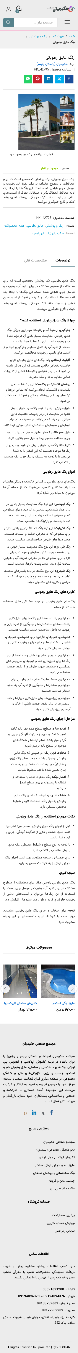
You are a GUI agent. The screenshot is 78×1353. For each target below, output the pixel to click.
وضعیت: (64, 168)
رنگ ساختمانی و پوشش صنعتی (54, 1173)
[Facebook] (51, 1113)
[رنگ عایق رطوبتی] (69, 79)
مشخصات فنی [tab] (35, 261)
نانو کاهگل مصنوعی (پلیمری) (55, 1149)
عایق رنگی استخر (64, 1003)
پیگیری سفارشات (63, 1215)
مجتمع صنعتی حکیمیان (59, 1142)
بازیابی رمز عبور (65, 1230)
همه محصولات (14, 225)
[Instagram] (26, 1114)
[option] (67, 101)
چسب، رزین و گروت (62, 1180)
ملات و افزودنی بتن (62, 1188)
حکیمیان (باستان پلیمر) (52, 64)
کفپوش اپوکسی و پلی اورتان (57, 1157)
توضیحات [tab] (62, 261)
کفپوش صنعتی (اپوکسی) (20, 1003)
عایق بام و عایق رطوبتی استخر (55, 1165)
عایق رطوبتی (35, 225)
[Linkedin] (34, 1113)
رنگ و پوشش (54, 225)
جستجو (8, 22)
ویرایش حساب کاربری (61, 1223)
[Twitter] (43, 1114)
